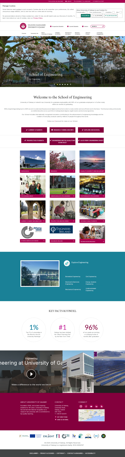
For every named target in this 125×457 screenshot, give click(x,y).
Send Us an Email (62, 419)
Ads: (117, 12)
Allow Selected (112, 15)
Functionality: (81, 12)
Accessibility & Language (82, 1)
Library (69, 1)
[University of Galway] (32, 26)
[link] (30, 436)
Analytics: (109, 12)
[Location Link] (91, 420)
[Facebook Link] (86, 406)
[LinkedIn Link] (96, 406)
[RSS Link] (101, 406)
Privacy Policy (37, 18)
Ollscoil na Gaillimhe (56, 1)
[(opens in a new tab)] (30, 437)
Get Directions (62, 417)
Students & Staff (98, 1)
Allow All (86, 15)
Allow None (98, 15)
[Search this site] (103, 26)
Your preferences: (95, 12)
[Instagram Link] (81, 406)
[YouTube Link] (91, 406)
